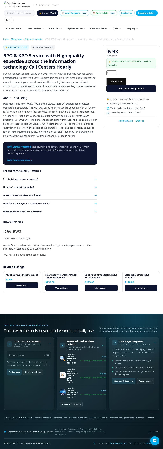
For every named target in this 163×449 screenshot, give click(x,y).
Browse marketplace (71, 404)
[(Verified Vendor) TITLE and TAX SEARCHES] (63, 358)
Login (8, 20)
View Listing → (22, 285)
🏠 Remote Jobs (103, 13)
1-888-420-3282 (126, 121)
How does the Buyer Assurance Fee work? (26, 203)
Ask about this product (131, 88)
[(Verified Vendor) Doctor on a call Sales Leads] (63, 392)
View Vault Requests (123, 381)
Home (6, 39)
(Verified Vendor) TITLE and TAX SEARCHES (71, 358)
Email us (140, 121)
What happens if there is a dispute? (22, 211)
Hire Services (34, 28)
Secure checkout (33, 372)
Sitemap (140, 417)
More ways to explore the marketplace (27, 443)
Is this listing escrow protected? (20, 179)
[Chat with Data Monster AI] (154, 440)
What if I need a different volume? (22, 195)
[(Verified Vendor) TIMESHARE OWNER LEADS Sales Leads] (63, 375)
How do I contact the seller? (18, 187)
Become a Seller (146, 13)
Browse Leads (13, 28)
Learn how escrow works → (19, 160)
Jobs (116, 28)
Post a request (145, 381)
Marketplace (16, 39)
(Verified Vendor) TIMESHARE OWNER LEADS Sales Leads (72, 375)
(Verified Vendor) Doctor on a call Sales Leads (72, 392)
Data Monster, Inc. (118, 443)
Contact (150, 417)
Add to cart (116, 81)
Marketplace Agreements (122, 417)
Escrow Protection (43, 417)
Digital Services (75, 28)
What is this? (153, 432)
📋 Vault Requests (74, 13)
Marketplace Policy (98, 417)
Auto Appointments (33, 39)
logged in (22, 254)
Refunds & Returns (78, 417)
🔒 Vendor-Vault (47, 13)
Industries (54, 28)
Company (130, 28)
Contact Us (126, 13)
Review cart (14, 372)
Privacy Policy (60, 417)
